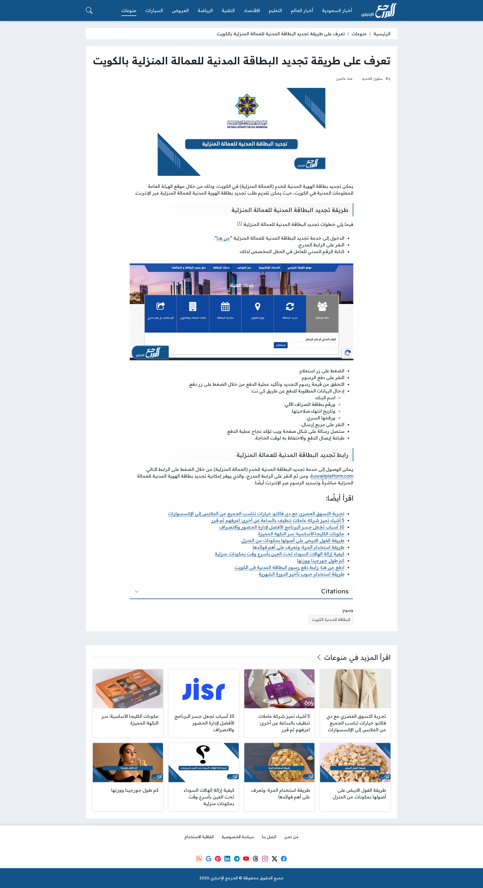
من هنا (223, 238)
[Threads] (255, 859)
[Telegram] (237, 859)
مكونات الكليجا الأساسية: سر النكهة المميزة (301, 533)
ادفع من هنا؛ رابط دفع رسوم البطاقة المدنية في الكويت (289, 567)
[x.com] (274, 859)
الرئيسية (381, 33)
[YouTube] (246, 859)
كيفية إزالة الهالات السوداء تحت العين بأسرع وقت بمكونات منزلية (279, 554)
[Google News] (208, 859)
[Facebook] (284, 859)
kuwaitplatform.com (332, 476)
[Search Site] (89, 10)
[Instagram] (265, 859)
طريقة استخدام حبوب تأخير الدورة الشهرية (301, 574)
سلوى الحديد (372, 78)
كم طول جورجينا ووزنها (320, 560)
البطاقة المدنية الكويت (331, 619)
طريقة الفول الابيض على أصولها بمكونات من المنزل (292, 540)
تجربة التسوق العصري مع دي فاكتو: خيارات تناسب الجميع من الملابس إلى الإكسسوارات (256, 513)
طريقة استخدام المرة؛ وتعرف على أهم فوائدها (298, 547)
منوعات (359, 33)
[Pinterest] (218, 859)
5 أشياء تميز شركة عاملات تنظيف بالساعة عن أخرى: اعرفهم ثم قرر (277, 520)
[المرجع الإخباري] (379, 10)
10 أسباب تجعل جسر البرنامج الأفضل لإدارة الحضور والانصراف (281, 527)
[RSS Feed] (199, 859)
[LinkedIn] (227, 859)
